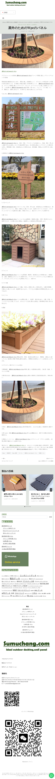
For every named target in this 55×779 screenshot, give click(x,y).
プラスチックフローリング (20, 583)
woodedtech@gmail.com (13, 683)
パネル (21, 453)
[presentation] (14, 482)
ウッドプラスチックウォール (7, 590)
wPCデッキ (6, 593)
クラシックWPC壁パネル (10, 538)
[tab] (24, 506)
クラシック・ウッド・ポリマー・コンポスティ (27, 24)
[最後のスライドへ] (4, 490)
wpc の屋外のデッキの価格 (45, 460)
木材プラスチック (7, 586)
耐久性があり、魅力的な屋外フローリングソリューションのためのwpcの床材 (40, 496)
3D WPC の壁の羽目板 (9, 543)
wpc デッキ (38, 590)
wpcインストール (28, 593)
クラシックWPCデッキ (9, 528)
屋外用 (8, 453)
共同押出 (12, 575)
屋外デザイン (13, 581)
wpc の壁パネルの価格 (38, 596)
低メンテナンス (6, 581)
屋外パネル (42, 453)
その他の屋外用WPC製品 (8, 549)
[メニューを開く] (4, 18)
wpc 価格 (44, 593)
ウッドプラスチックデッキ (7, 587)
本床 (12, 593)
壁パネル (30, 596)
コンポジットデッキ (28, 575)
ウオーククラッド (23, 590)
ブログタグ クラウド (7, 659)
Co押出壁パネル (7, 541)
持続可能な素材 (44, 583)
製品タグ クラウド (7, 663)
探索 (50, 517)
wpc (3, 453)
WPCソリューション (6, 596)
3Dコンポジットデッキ (9, 533)
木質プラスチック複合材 (20, 586)
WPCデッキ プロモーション (9, 667)
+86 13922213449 (22, 681)
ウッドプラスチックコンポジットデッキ (35, 585)
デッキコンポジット (24, 578)
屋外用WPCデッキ (7, 526)
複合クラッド (16, 575)
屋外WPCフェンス (7, 546)
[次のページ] (51, 490)
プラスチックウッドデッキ (41, 581)
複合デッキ (15, 578)
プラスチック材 (28, 581)
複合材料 (32, 590)
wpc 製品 (48, 593)
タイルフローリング (7, 460)
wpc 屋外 (14, 453)
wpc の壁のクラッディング (19, 596)
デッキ (25, 31)
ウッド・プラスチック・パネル (34, 587)
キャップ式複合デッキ (6, 575)
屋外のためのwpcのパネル (9, 71)
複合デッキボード (40, 575)
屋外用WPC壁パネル (7, 536)
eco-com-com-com (39, 578)
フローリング (25, 587)
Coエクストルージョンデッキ (11, 530)
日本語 (5, 12)
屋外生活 (19, 581)
